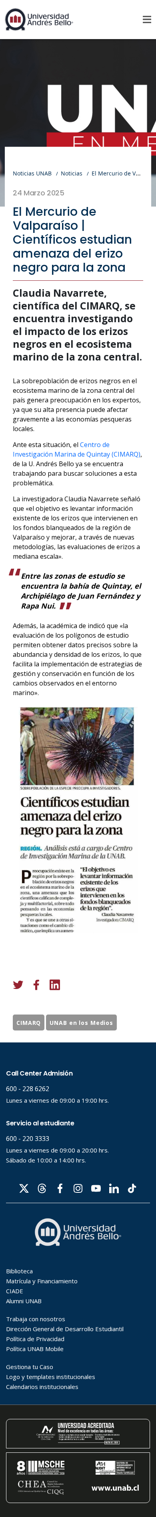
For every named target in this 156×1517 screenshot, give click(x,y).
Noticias (71, 173)
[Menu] (147, 19)
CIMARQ (28, 1022)
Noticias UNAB (32, 173)
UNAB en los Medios (81, 1022)
